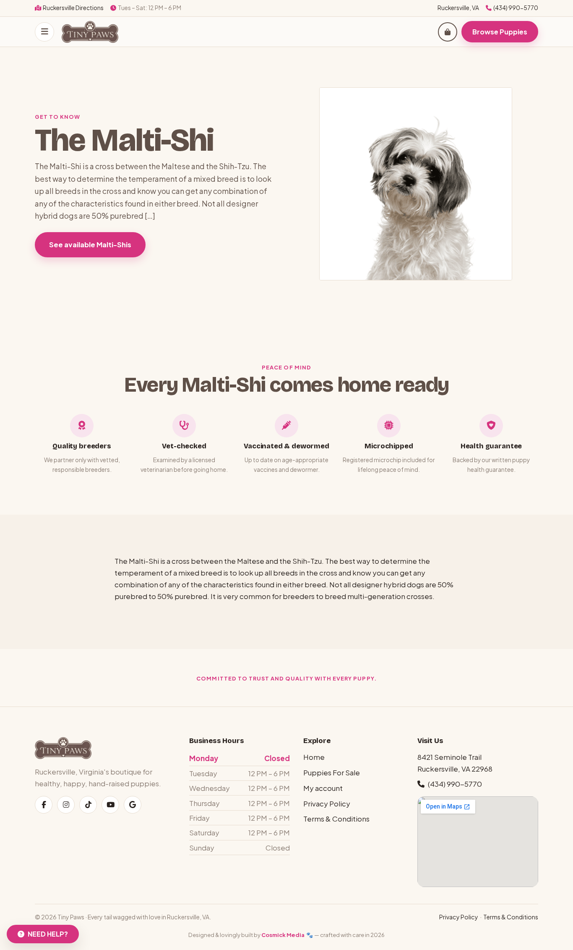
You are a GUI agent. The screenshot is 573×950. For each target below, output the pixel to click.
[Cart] (447, 31)
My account (323, 788)
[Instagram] (66, 805)
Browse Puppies (499, 31)
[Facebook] (43, 805)
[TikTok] (88, 805)
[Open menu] (44, 31)
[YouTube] (110, 805)
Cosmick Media (283, 934)
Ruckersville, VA (458, 7)
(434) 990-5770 (515, 7)
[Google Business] (132, 805)
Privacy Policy (326, 803)
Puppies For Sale (331, 772)
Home (314, 757)
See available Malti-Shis (90, 244)
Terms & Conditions (336, 818)
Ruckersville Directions (73, 7)
